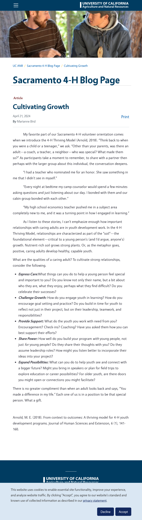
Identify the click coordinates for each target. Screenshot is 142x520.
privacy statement (94, 500)
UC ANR (18, 65)
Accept (123, 512)
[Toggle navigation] (16, 5)
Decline (105, 512)
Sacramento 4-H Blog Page (43, 65)
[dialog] (71, 501)
